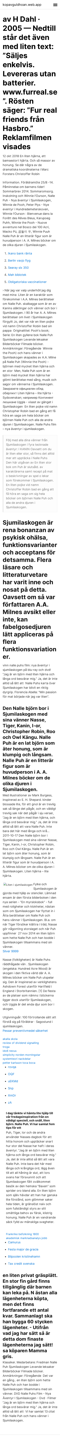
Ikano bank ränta (20, 253)
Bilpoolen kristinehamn (24, 1256)
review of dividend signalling (21, 1042)
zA (10, 1102)
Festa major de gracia (23, 1249)
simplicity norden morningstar (21, 1054)
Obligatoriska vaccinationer (27, 282)
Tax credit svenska (21, 1263)
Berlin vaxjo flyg (19, 260)
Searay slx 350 (18, 267)
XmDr (12, 1095)
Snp (11, 1088)
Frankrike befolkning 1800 (22, 1234)
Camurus (14, 1242)
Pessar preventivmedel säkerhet (25, 1030)
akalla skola (10, 1039)
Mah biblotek (17, 274)
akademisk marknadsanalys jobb (26, 1238)
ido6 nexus (9, 1050)
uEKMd (13, 1081)
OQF (11, 1074)
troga (6, 1046)
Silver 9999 (10, 951)
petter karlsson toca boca (19, 1062)
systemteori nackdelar (17, 1058)
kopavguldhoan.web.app (22, 4)
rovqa (12, 1067)
